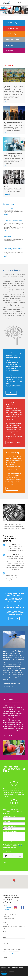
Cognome (5, 943)
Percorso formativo (13, 442)
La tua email (7, 821)
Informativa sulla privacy (10, 842)
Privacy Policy (19, 845)
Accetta (4, 973)
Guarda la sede (7, 903)
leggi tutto (7, 101)
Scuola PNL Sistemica (12, 28)
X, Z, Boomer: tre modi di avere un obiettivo (13, 123)
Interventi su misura (15, 554)
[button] (14, 880)
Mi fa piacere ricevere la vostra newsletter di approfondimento (13, 850)
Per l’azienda (9, 45)
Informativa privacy (8, 953)
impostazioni (11, 971)
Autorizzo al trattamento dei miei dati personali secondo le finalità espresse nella (13, 845)
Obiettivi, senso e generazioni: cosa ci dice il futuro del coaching (13, 221)
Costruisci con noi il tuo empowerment (12, 685)
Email (4, 931)
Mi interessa (11, 393)
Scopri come (14, 618)
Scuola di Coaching (11, 34)
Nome (4, 937)
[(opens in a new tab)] (14, 75)
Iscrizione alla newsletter (9, 847)
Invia (5, 862)
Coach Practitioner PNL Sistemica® (13, 153)
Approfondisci (11, 489)
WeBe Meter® (7, 236)
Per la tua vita (9, 50)
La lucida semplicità (9, 209)
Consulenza (9, 573)
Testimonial (7, 186)
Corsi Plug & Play (15, 544)
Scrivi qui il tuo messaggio (10, 831)
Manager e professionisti (13, 39)
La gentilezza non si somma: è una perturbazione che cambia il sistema (13, 85)
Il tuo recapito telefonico (9, 826)
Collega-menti (9, 204)
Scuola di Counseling (11, 23)
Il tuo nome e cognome (9, 816)
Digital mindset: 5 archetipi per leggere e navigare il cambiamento (13, 249)
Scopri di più (8, 736)
